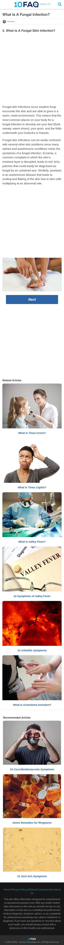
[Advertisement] (32, 68)
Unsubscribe (46, 889)
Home (7, 889)
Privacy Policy (19, 889)
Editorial (33, 889)
